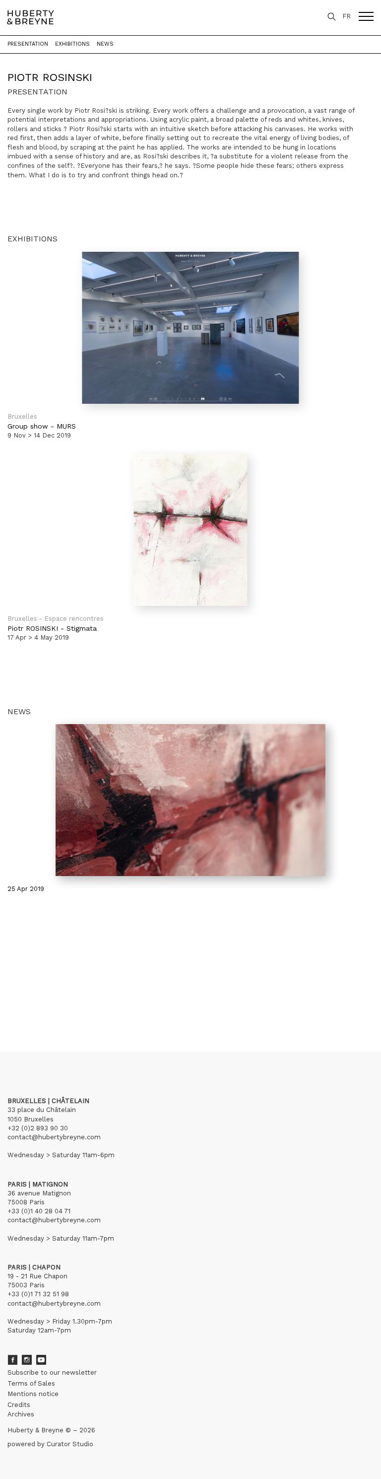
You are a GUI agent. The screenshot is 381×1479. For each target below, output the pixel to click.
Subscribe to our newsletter (52, 1372)
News (105, 44)
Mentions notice (33, 1394)
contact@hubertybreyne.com (54, 1137)
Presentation (27, 44)
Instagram (27, 1360)
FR (346, 16)
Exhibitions (72, 44)
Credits (18, 1404)
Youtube (41, 1360)
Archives (20, 1414)
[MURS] (190, 327)
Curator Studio (70, 1444)
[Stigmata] (190, 529)
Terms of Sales (31, 1383)
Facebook (12, 1360)
